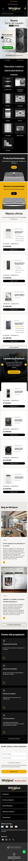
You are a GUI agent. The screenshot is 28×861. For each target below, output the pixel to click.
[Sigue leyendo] (4, 562)
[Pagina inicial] (14, 788)
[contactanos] (24, 851)
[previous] (2, 37)
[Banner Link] (14, 38)
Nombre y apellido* (7, 753)
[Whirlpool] (7, 781)
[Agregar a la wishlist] (4, 226)
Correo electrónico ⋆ (7, 758)
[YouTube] (9, 839)
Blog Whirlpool (14, 1)
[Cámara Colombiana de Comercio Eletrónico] (14, 847)
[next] (26, 37)
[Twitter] (13, 839)
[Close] (26, 4)
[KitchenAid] (20, 781)
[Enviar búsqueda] (24, 13)
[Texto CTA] (4, 658)
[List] (3, 9)
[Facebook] (3, 839)
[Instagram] (6, 839)
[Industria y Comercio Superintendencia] (14, 856)
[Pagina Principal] (14, 9)
